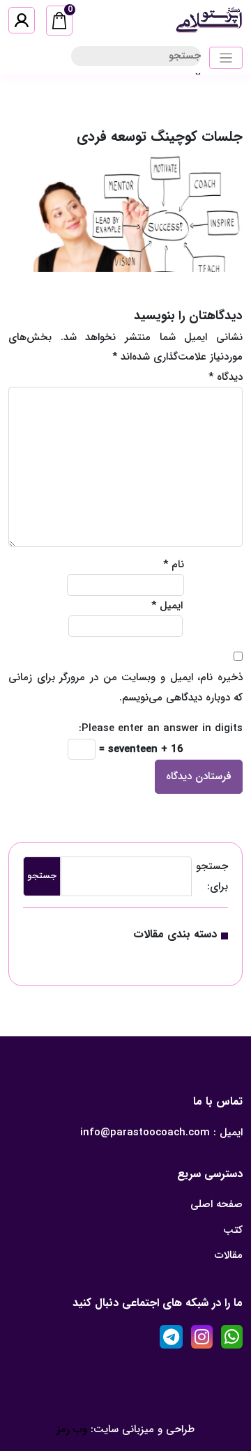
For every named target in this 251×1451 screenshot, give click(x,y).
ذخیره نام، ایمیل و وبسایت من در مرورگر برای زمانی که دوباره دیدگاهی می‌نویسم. (125, 687)
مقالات (229, 1255)
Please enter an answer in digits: (161, 728)
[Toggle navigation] (226, 58)
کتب (233, 1230)
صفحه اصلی (216, 1204)
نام (173, 564)
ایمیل (167, 605)
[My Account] (21, 20)
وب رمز (71, 1429)
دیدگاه (225, 377)
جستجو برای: (212, 876)
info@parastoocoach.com (145, 1132)
